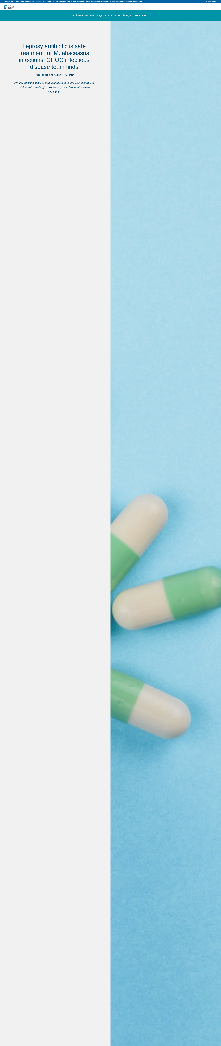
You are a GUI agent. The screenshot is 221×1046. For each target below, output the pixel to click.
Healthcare (47, 2)
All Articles (36, 2)
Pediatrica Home (23, 2)
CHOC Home (212, 2)
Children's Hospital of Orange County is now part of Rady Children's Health (110, 15)
